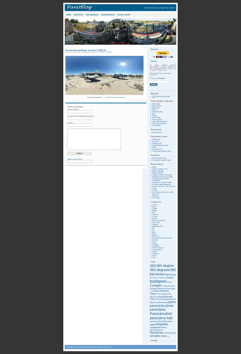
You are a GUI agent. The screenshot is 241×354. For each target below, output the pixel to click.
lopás (154, 232)
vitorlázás (155, 253)
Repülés (102, 52)
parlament (154, 321)
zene (154, 257)
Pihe (153, 114)
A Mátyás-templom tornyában (162, 175)
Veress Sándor (157, 119)
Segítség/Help (108, 15)
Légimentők (167, 299)
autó (164, 278)
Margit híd (155, 196)
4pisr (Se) (155, 141)
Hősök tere (154, 297)
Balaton (154, 210)
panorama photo (161, 305)
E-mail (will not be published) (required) (81, 116)
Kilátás (152, 299)
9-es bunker (156, 198)
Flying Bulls (156, 222)
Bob (105, 347)
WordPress (92, 347)
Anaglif (154, 208)
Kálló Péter (155, 108)
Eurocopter (171, 289)
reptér (154, 242)
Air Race (155, 205)
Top (109, 347)
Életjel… (155, 167)
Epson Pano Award (158, 220)
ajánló (154, 207)
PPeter (154, 115)
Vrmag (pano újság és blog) (161, 151)
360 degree (165, 266)
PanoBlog (87, 7)
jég (153, 230)
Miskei (154, 110)
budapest (155, 214)
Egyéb (154, 218)
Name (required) (73, 109)
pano (172, 302)
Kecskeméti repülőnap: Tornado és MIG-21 (85, 50)
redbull (169, 321)
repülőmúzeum (156, 330)
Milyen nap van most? (75, 159)
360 (153, 266)
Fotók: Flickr (123, 15)
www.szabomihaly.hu (159, 123)
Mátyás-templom (157, 173)
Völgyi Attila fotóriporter (160, 121)
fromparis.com (157, 143)
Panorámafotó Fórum (159, 158)
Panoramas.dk (157, 149)
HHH (158, 294)
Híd (153, 228)
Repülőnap (109, 52)
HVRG (154, 147)
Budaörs (170, 282)
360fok (160, 274)
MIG (174, 299)
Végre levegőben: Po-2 (160, 169)
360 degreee (160, 270)
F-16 (151, 291)
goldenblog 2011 (157, 226)
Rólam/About (92, 15)
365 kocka (170, 274)
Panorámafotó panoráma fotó (90, 52)
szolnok (166, 333)
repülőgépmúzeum (158, 327)
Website (70, 123)
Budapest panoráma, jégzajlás (162, 177)
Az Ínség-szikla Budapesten (161, 184)
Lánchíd (159, 299)
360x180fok (156, 104)
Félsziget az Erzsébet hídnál (161, 182)
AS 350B (160, 278)
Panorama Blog (157, 112)
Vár (168, 336)
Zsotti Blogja (156, 125)
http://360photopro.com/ (160, 145)
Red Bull (155, 240)
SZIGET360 (156, 117)
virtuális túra (158, 335)
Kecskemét (166, 296)
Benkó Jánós (156, 106)
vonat (154, 255)
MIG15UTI (155, 236)
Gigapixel (155, 224)
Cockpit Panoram (168, 286)
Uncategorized (157, 250)
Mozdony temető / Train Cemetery (163, 186)
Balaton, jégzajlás (158, 171)
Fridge (154, 188)
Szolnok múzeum (158, 248)
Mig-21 (154, 234)
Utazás (154, 251)
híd (169, 294)
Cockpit (154, 216)
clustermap (166, 96)
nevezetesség (162, 302)
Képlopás (78, 15)
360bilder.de (156, 139)
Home (68, 15)
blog (153, 212)
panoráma (158, 309)
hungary (164, 294)
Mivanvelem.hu (157, 132)
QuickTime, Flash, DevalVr (115, 97)
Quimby (154, 190)
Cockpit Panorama (158, 288)
